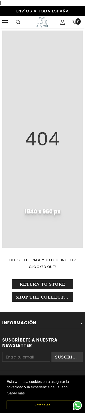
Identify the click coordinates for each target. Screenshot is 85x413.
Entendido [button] (42, 405)
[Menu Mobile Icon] (5, 22)
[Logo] (42, 22)
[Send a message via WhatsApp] (77, 405)
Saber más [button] (16, 393)
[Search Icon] (18, 22)
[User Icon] (62, 22)
